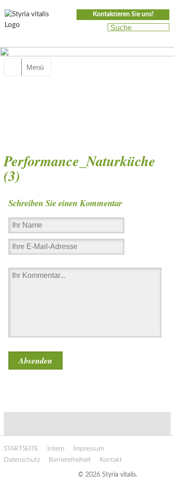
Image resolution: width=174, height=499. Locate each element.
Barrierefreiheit (70, 460)
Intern (55, 448)
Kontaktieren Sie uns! (123, 14)
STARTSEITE (21, 448)
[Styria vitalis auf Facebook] (80, 28)
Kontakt (111, 460)
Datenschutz (22, 460)
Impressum (88, 448)
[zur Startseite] (32, 22)
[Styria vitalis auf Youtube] (96, 28)
